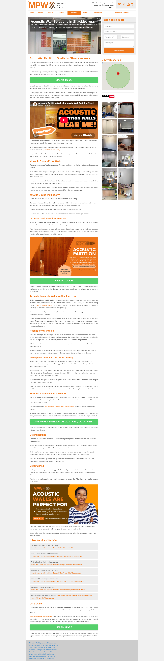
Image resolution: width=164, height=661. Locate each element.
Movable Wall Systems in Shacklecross (43, 643)
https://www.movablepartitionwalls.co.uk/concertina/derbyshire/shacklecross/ (58, 589)
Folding (61, 13)
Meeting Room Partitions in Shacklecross (43, 645)
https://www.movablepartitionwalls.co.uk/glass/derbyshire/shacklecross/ (56, 573)
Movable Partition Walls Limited (41, 616)
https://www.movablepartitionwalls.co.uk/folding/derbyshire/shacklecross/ (56, 564)
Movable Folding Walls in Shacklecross (43, 649)
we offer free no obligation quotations (64, 421)
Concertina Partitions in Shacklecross (42, 656)
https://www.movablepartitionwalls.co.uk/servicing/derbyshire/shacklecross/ (57, 581)
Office (40, 13)
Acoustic (74, 13)
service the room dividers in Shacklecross (59, 406)
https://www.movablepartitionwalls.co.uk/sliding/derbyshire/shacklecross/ (56, 556)
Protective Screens (122, 13)
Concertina (98, 13)
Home (32, 13)
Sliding (50, 13)
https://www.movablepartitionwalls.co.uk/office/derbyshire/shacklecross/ (56, 548)
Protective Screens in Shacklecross (41, 658)
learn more (64, 627)
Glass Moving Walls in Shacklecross (41, 654)
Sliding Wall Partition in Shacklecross (42, 647)
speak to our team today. (51, 150)
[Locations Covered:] (28, 2)
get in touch (64, 280)
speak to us (64, 80)
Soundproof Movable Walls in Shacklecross (44, 652)
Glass (85, 13)
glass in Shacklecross (44, 305)
